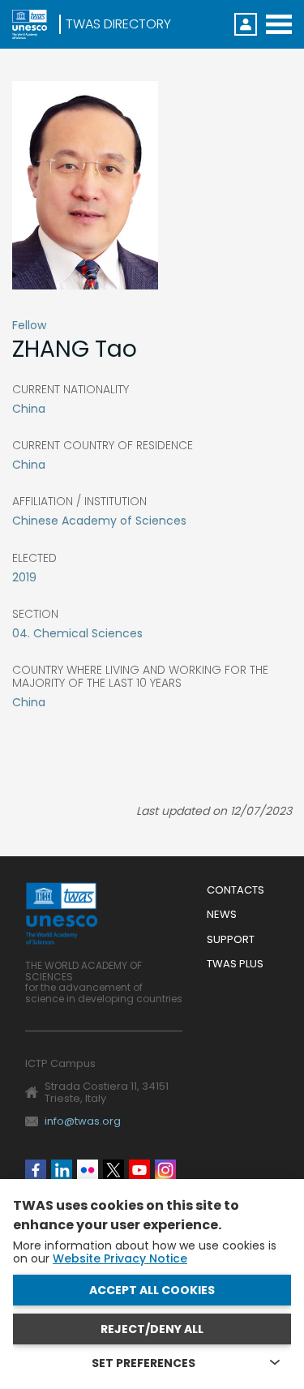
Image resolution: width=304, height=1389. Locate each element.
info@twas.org (83, 1121)
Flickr (87, 1170)
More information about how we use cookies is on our (144, 1252)
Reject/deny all (152, 1329)
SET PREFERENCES (143, 1363)
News (222, 915)
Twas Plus (235, 964)
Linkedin (61, 1170)
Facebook (35, 1170)
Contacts (235, 891)
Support (231, 940)
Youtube (139, 1170)
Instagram (165, 1170)
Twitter (113, 1170)
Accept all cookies (152, 1290)
